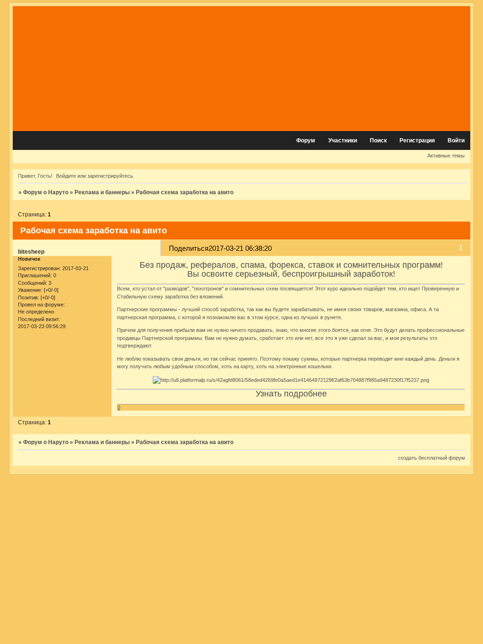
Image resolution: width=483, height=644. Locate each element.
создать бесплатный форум (431, 458)
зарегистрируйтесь (110, 176)
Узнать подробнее (291, 393)
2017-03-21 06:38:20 (240, 248)
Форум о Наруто (45, 192)
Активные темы (446, 155)
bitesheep (31, 251)
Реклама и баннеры (102, 192)
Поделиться (188, 248)
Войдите (66, 176)
